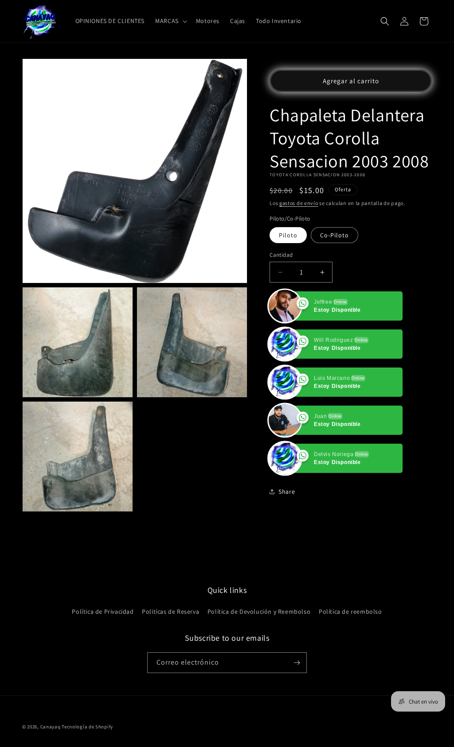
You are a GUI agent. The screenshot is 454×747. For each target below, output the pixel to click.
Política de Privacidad (102, 611)
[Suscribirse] (296, 662)
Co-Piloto (334, 235)
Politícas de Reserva (170, 611)
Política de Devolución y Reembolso (258, 611)
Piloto (288, 235)
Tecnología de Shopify (87, 727)
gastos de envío (298, 203)
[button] (170, 21)
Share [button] (286, 491)
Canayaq (50, 727)
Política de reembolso (350, 611)
